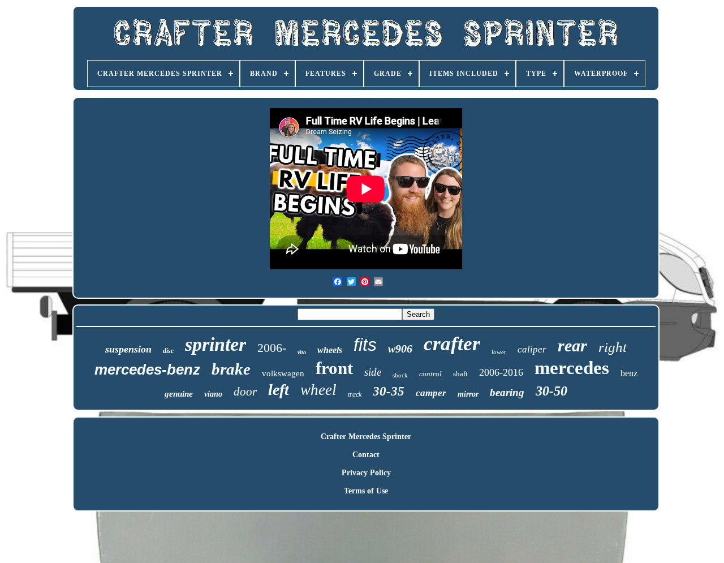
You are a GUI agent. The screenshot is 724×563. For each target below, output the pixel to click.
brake (231, 369)
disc (168, 351)
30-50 (551, 391)
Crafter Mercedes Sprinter (366, 436)
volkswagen (283, 373)
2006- (271, 348)
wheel (318, 389)
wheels (329, 350)
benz (628, 373)
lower (499, 352)
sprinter (215, 344)
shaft (460, 373)
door (245, 391)
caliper (532, 349)
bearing (507, 392)
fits (365, 344)
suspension (128, 349)
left (278, 389)
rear (572, 345)
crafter (452, 344)
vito (302, 352)
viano (213, 394)
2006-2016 (501, 372)
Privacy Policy (366, 473)
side (372, 372)
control (430, 373)
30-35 (388, 391)
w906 (400, 348)
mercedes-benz (147, 369)
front (334, 368)
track (354, 394)
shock (400, 375)
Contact (366, 454)
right (612, 347)
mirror (468, 394)
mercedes (572, 368)
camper (431, 393)
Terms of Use (366, 491)
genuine (179, 393)
